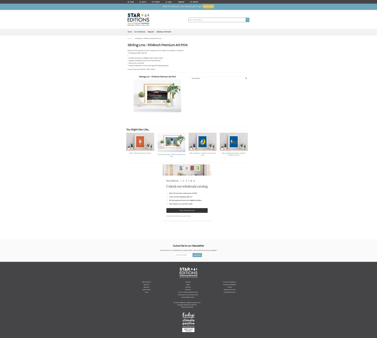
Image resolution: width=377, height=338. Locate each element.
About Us (146, 284)
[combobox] (217, 20)
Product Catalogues (229, 284)
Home (130, 32)
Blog (188, 284)
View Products (146, 282)
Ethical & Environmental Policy (188, 295)
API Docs (188, 289)
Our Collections (139, 32)
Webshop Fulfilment (163, 32)
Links (146, 292)
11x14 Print (196, 78)
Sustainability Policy (188, 297)
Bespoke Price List (229, 289)
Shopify (190, 307)
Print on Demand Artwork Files (188, 292)
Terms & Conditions (229, 282)
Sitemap (188, 287)
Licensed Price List (229, 292)
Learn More (208, 6)
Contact (188, 282)
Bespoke (151, 32)
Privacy (229, 287)
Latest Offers (146, 289)
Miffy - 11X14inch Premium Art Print (140, 153)
